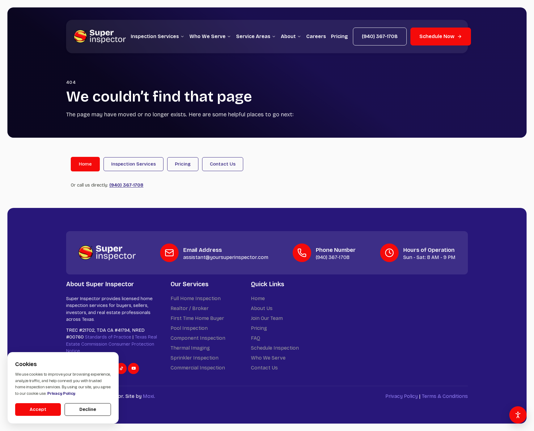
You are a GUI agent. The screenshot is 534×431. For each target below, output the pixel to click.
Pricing (339, 36)
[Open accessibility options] (518, 415)
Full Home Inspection (196, 298)
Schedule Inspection (275, 348)
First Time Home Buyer (197, 318)
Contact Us (222, 164)
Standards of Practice (108, 337)
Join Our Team (267, 318)
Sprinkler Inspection (194, 358)
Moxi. (149, 396)
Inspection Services (155, 36)
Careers (316, 36)
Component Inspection (198, 338)
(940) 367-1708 (380, 36)
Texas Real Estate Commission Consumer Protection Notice (111, 344)
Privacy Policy (401, 396)
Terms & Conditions (445, 396)
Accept (38, 409)
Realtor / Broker (190, 308)
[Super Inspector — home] (100, 36)
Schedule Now (437, 36)
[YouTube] (133, 368)
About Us (262, 308)
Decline (87, 409)
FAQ (255, 338)
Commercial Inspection (198, 368)
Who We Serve (207, 36)
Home (85, 164)
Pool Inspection (189, 328)
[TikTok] (121, 368)
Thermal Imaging (190, 348)
